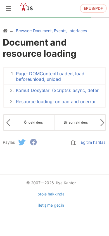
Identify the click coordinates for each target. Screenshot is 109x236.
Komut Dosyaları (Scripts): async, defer (57, 90)
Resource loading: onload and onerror (56, 101)
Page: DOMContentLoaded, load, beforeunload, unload (51, 76)
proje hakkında (51, 194)
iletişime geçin (51, 205)
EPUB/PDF (93, 8)
